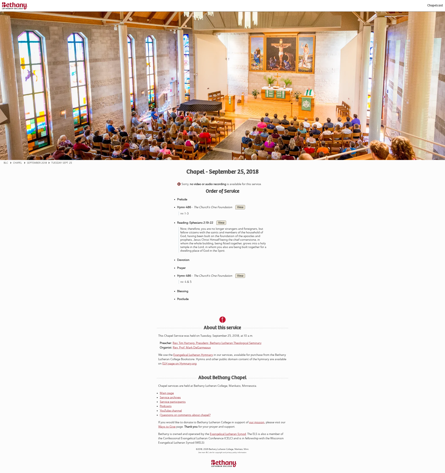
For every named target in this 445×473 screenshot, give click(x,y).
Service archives (170, 397)
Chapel (17, 162)
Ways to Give (167, 426)
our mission (256, 422)
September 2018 (37, 162)
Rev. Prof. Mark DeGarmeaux (192, 347)
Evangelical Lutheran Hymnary (193, 355)
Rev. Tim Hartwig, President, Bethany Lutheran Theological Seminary (217, 343)
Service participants (173, 402)
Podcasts (166, 406)
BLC (6, 162)
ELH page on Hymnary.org (179, 363)
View (240, 207)
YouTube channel (171, 410)
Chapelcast (435, 5)
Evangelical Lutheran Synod (228, 434)
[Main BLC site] (14, 5)
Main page (167, 393)
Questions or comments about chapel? (185, 415)
